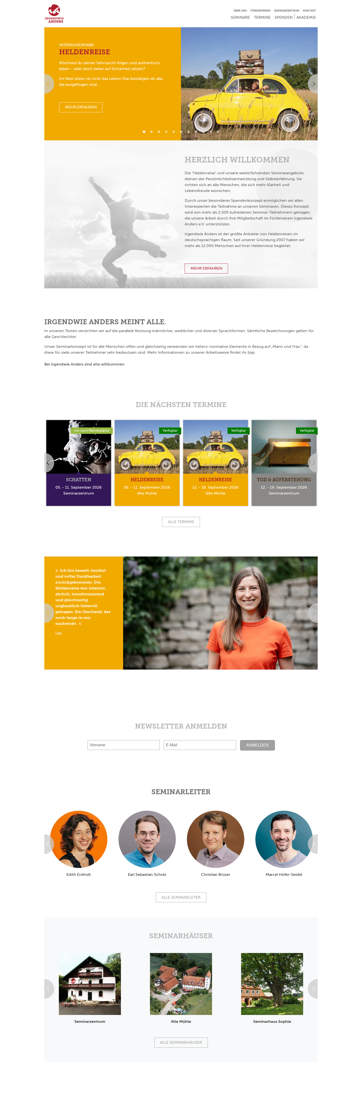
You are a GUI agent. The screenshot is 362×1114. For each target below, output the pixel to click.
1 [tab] (144, 132)
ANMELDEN (257, 745)
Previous (44, 84)
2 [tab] (151, 132)
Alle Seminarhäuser (181, 1042)
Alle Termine (181, 521)
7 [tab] (188, 132)
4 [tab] (166, 132)
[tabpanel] (181, 83)
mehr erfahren (81, 107)
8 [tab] (196, 132)
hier (251, 352)
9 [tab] (203, 132)
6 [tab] (181, 132)
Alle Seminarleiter (181, 897)
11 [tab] (218, 132)
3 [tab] (159, 132)
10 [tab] (210, 132)
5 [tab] (173, 132)
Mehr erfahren (206, 268)
